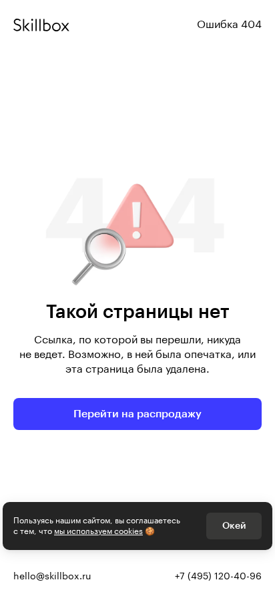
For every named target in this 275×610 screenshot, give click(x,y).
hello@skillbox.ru (52, 576)
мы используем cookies (98, 531)
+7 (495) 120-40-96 (218, 576)
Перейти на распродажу (137, 414)
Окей (234, 526)
